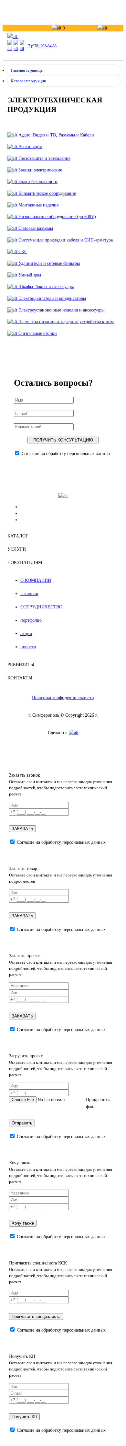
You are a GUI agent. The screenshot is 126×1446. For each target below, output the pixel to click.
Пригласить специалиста (36, 1316)
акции (26, 633)
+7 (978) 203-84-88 (41, 46)
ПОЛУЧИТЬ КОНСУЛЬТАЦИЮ (63, 440)
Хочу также (23, 1223)
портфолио (31, 620)
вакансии (29, 593)
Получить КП (24, 1416)
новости (28, 646)
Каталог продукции (28, 80)
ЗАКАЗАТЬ (22, 828)
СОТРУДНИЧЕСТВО (41, 607)
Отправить (22, 1123)
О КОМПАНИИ (35, 580)
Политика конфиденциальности (63, 697)
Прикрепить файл (98, 1103)
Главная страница (27, 70)
